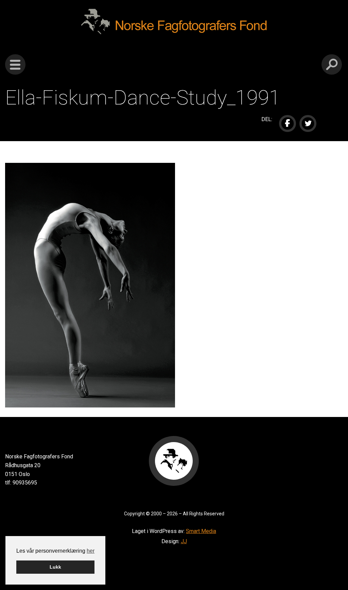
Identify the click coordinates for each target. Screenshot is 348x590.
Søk (331, 64)
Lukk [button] (55, 567)
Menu (15, 64)
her (90, 551)
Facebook (287, 123)
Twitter (307, 123)
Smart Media (201, 531)
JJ (184, 541)
